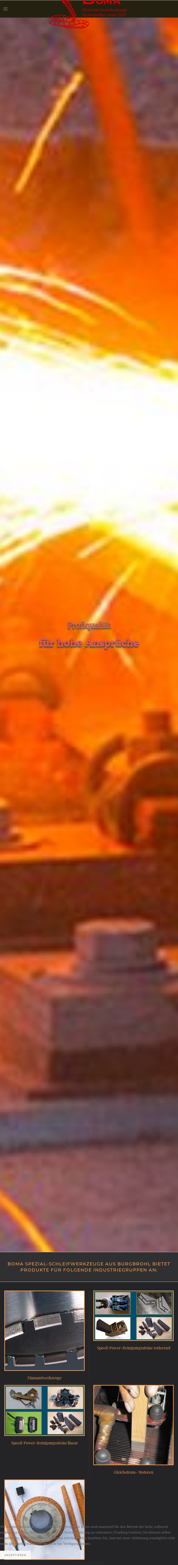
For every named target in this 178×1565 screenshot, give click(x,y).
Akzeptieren (15, 1555)
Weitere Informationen (89, 1562)
